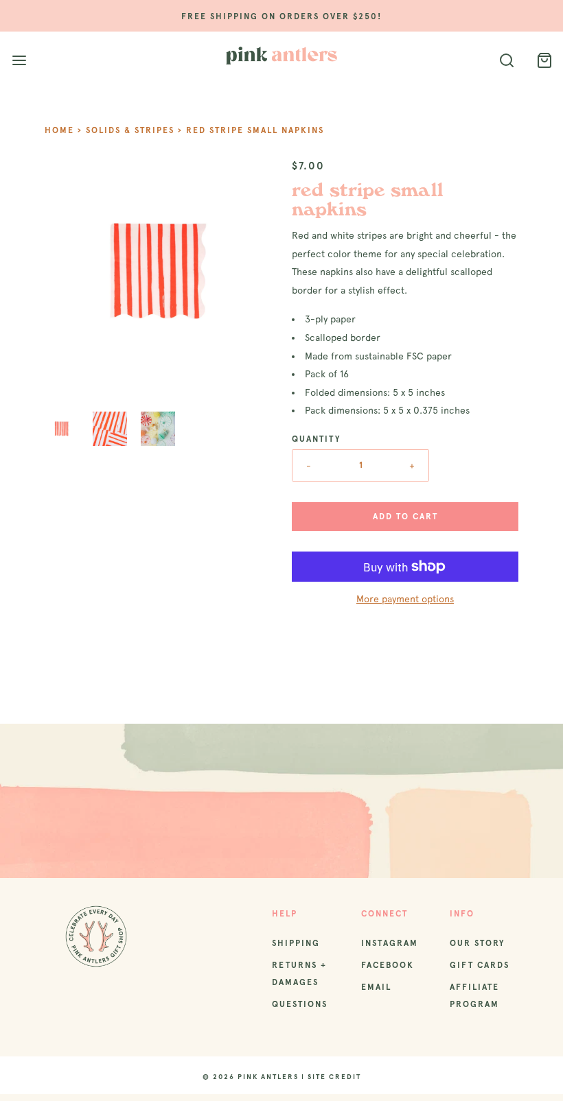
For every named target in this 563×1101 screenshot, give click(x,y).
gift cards (479, 965)
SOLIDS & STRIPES (130, 130)
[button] (62, 429)
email (376, 987)
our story (477, 943)
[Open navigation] (19, 61)
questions (300, 1004)
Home (59, 130)
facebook (387, 965)
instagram (389, 943)
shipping (296, 943)
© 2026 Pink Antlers (251, 1076)
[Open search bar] (506, 61)
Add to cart (405, 516)
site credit (334, 1076)
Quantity (316, 439)
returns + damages (299, 973)
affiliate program (474, 995)
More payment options (405, 598)
